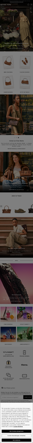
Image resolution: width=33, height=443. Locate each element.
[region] (16, 423)
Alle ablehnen (16, 440)
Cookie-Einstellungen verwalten (16, 435)
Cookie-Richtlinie (18, 426)
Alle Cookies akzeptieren (17, 431)
